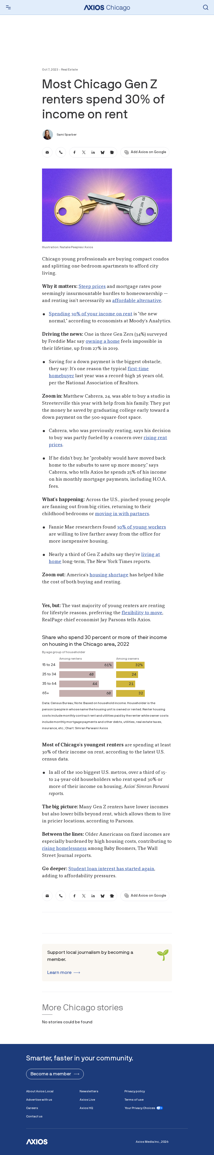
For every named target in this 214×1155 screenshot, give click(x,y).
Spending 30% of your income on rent (90, 314)
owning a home (103, 341)
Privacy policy (134, 1091)
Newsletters (89, 1091)
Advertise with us (39, 1099)
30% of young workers (141, 527)
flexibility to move (142, 613)
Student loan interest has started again (111, 869)
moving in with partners (122, 514)
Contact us (34, 1116)
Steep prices (92, 286)
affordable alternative (136, 300)
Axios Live (87, 1099)
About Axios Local (40, 1091)
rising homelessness (64, 848)
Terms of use (134, 1099)
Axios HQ (86, 1108)
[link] (47, 152)
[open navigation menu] (8, 7)
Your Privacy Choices (139, 1108)
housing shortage (109, 575)
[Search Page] (206, 7)
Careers (32, 1108)
